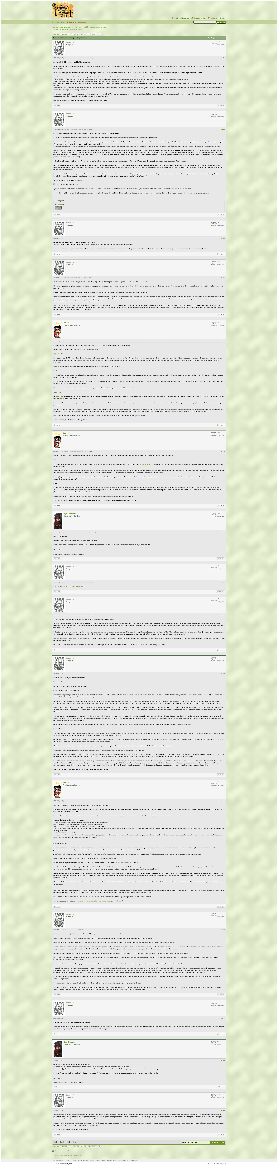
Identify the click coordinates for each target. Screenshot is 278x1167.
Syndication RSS (135, 1160)
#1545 (223, 1110)
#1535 (223, 341)
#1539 (223, 615)
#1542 (223, 929)
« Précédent (64, 34)
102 (78, 34)
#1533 (223, 238)
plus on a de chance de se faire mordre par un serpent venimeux (99, 901)
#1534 (223, 277)
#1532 (223, 129)
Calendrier (213, 18)
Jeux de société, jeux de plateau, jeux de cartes (93, 27)
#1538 (223, 582)
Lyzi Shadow (69, 514)
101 (74, 34)
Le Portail (73, 1160)
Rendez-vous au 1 (57, 27)
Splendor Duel (58, 354)
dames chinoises (145, 464)
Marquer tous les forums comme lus (117, 1160)
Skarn (65, 323)
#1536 (223, 451)
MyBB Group (71, 1163)
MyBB (58, 1163)
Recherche (185, 18)
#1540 (223, 673)
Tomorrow (57, 392)
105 (89, 34)
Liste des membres (200, 18)
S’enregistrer (82, 22)
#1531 (223, 58)
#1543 (223, 1018)
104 (85, 34)
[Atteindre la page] (99, 34)
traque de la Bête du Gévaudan (73, 586)
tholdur (90, 58)
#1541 (223, 801)
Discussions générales (71, 27)
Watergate (59, 396)
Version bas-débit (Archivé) (98, 1160)
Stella (55, 371)
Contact (67, 1160)
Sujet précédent (60, 1142)
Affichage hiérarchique (216, 38)
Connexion (72, 22)
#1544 (223, 1060)
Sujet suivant (72, 1142)
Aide (223, 18)
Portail (176, 18)
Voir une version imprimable (62, 1150)
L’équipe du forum (58, 1160)
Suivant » (94, 34)
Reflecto (56, 460)
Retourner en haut (83, 1160)
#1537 (223, 532)
